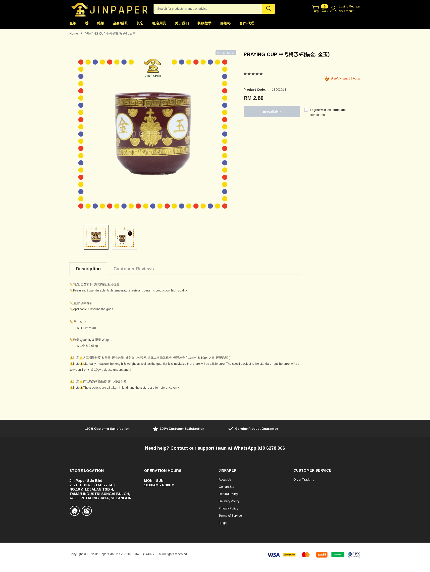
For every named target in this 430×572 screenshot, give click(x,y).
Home (73, 33)
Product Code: (255, 89)
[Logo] (109, 8)
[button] (253, 73)
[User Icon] (333, 9)
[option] (152, 133)
